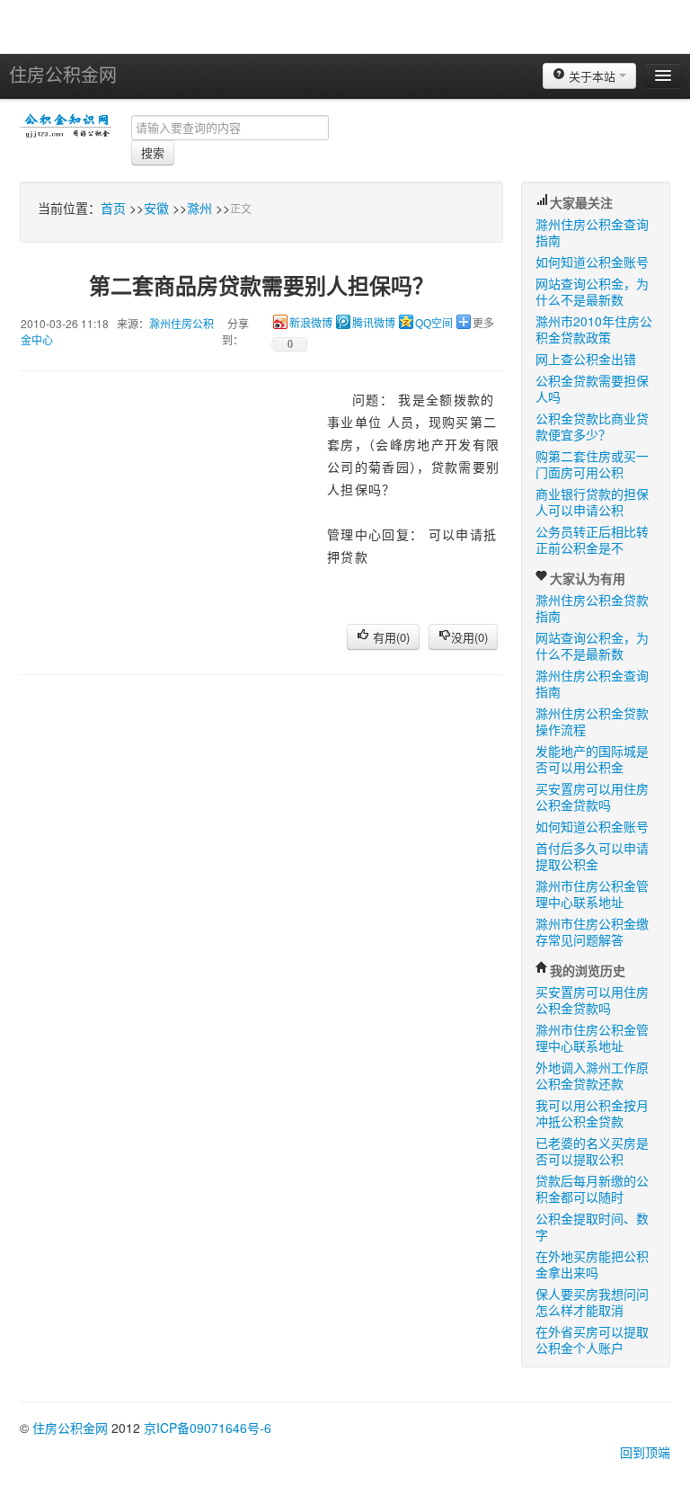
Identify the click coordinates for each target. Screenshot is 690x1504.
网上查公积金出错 (585, 359)
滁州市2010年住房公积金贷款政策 (593, 329)
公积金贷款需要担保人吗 (592, 388)
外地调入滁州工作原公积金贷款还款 (592, 1075)
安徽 (156, 208)
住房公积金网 (63, 74)
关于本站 (592, 76)
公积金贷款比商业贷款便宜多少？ (592, 426)
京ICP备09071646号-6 (207, 1428)
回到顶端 (645, 1452)
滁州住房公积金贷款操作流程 (592, 721)
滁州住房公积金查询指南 (592, 232)
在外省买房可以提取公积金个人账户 (592, 1339)
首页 (113, 208)
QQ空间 (434, 323)
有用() (389, 636)
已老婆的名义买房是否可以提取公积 (592, 1151)
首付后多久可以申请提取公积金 (592, 856)
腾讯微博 (373, 323)
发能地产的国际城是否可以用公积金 (592, 759)
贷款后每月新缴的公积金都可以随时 (592, 1188)
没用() (469, 636)
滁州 (199, 208)
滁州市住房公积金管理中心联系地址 (592, 894)
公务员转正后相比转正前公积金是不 (592, 539)
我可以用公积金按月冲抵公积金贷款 (592, 1113)
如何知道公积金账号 (592, 262)
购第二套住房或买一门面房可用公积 (592, 464)
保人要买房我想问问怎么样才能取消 (592, 1302)
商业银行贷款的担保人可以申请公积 (592, 502)
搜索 (152, 152)
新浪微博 (310, 323)
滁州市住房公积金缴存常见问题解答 (592, 931)
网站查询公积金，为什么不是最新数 (592, 291)
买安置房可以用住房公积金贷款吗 (592, 796)
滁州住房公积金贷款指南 (592, 608)
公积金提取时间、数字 (592, 1226)
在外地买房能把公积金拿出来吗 (592, 1264)
